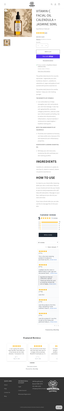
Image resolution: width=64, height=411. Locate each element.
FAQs (5, 388)
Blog (5, 396)
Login (19, 386)
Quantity (38, 42)
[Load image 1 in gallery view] (7, 43)
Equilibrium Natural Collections (29, 407)
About (6, 385)
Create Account (22, 390)
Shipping (38, 39)
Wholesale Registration (24, 394)
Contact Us (7, 392)
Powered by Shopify (40, 407)
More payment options (48, 60)
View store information (44, 71)
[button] (5, 4)
